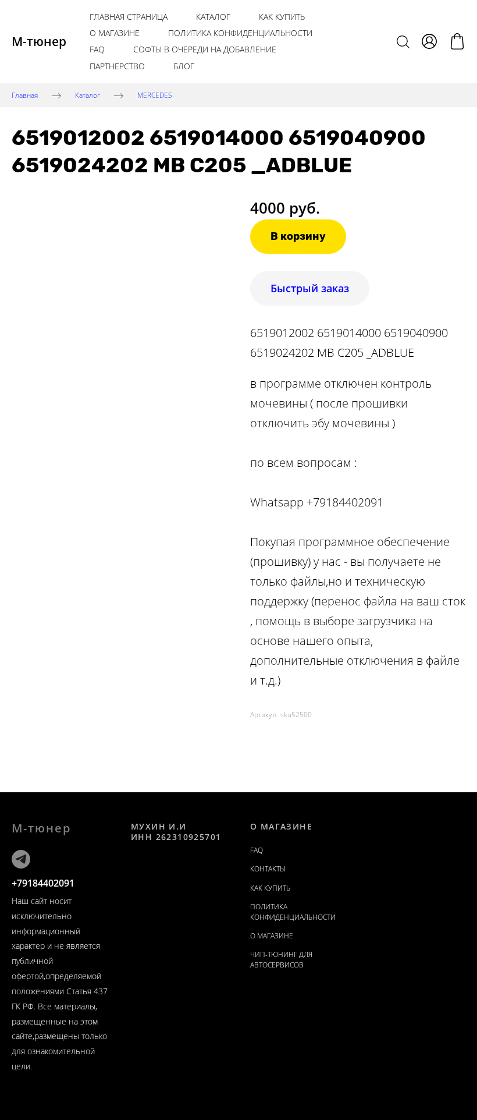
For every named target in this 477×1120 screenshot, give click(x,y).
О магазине (115, 32)
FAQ (97, 49)
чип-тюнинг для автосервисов (281, 959)
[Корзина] (457, 41)
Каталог (213, 16)
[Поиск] (403, 41)
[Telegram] (21, 859)
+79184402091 (43, 883)
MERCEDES (154, 95)
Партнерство (117, 66)
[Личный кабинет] (429, 41)
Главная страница (129, 16)
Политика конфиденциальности (240, 32)
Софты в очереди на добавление (204, 49)
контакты (268, 869)
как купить (282, 16)
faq (256, 850)
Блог (183, 66)
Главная (25, 95)
